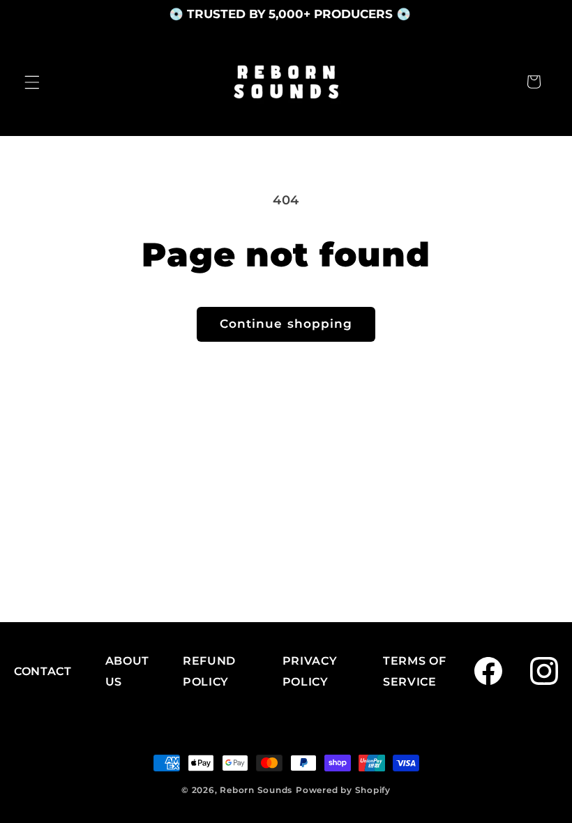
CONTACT (43, 671)
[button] (32, 81)
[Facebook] (488, 671)
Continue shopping (286, 324)
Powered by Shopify (343, 790)
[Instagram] (544, 671)
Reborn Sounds (256, 790)
